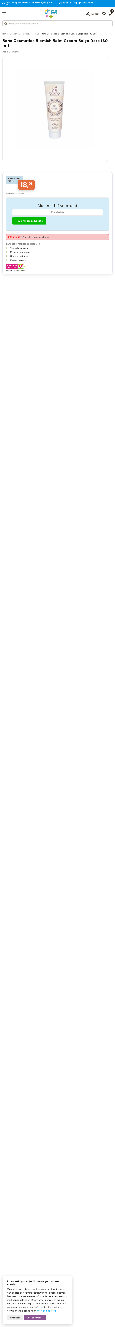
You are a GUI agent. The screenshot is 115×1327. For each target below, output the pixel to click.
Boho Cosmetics (11, 52)
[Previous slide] (8, 110)
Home (5, 34)
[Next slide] (102, 110)
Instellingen (15, 1318)
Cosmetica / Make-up (29, 34)
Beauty (13, 34)
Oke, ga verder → (35, 1318)
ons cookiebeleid (46, 1310)
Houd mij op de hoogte (29, 220)
